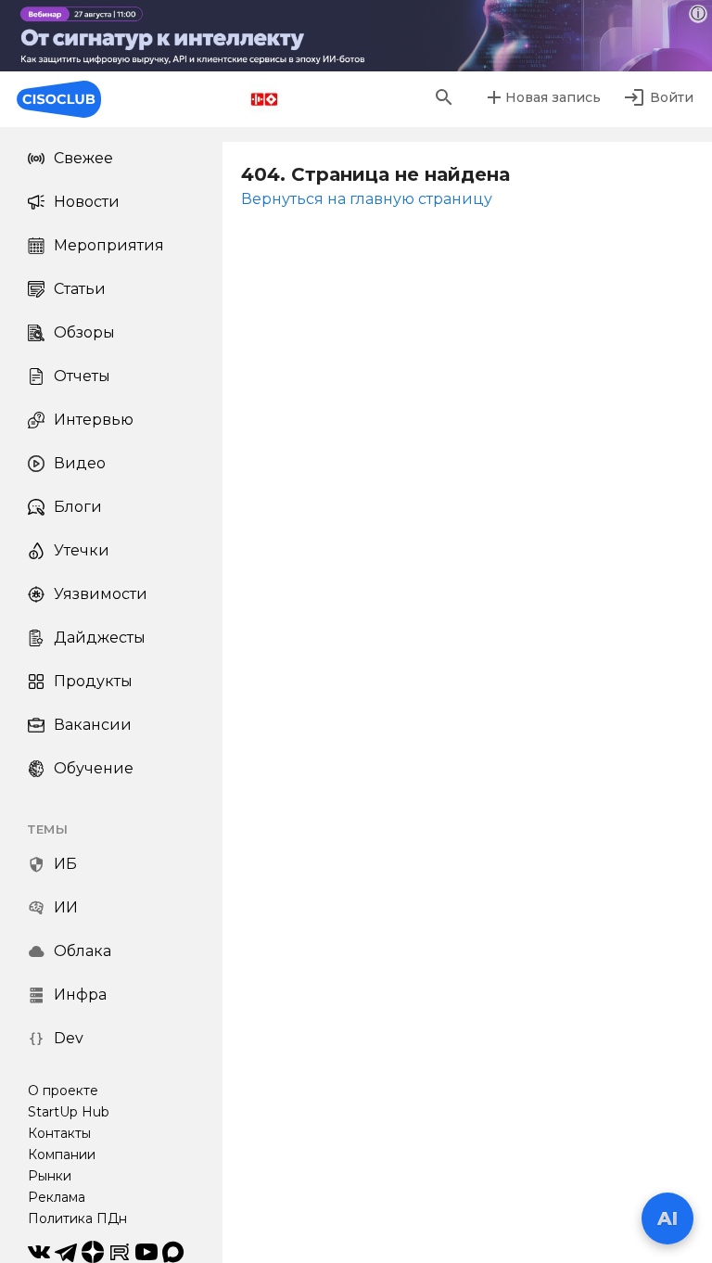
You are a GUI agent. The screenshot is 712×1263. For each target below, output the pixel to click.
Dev (68, 1038)
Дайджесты (100, 637)
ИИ (66, 907)
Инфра (80, 994)
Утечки (81, 550)
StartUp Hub (68, 1112)
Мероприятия (109, 245)
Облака (82, 951)
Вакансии (93, 725)
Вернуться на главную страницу (366, 199)
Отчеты (82, 376)
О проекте (63, 1090)
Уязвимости (100, 594)
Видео (80, 463)
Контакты (59, 1133)
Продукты (93, 681)
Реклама (56, 1197)
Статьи (80, 289)
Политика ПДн (77, 1218)
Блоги (78, 507)
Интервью (94, 419)
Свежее (83, 158)
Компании (61, 1154)
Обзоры (84, 332)
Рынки (49, 1175)
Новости (87, 201)
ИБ (65, 864)
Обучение (94, 768)
